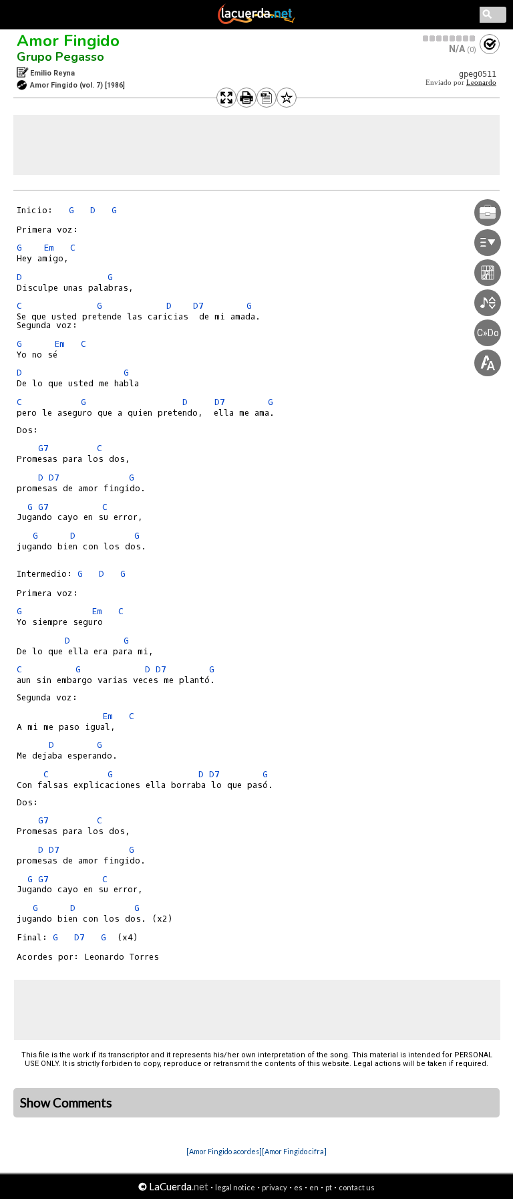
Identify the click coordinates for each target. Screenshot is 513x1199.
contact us (357, 1187)
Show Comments (66, 1102)
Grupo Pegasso (60, 57)
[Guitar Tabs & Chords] (256, 21)
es (298, 1187)
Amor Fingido (68, 40)
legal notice (235, 1187)
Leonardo (481, 82)
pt (328, 1187)
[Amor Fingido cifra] (294, 1151)
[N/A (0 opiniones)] (449, 38)
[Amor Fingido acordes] (224, 1151)
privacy (274, 1187)
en (314, 1187)
